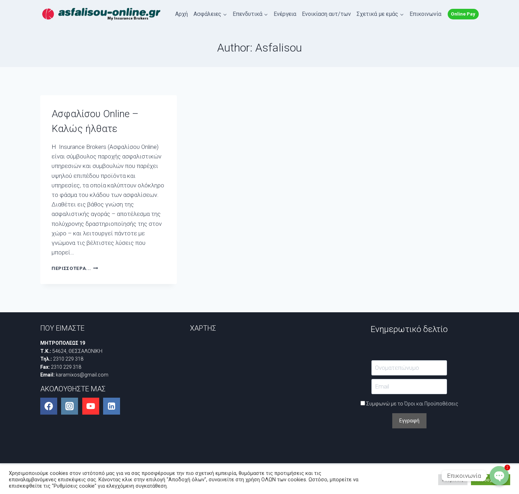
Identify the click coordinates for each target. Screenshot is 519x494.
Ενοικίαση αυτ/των (326, 14)
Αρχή (181, 14)
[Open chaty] (499, 475)
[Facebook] (48, 406)
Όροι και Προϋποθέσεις (431, 403)
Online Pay (463, 14)
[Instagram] (69, 406)
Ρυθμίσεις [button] (452, 479)
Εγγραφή (409, 420)
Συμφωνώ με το (411, 403)
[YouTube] (90, 406)
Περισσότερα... (75, 268)
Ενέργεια (285, 14)
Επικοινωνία (425, 14)
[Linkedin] (111, 406)
